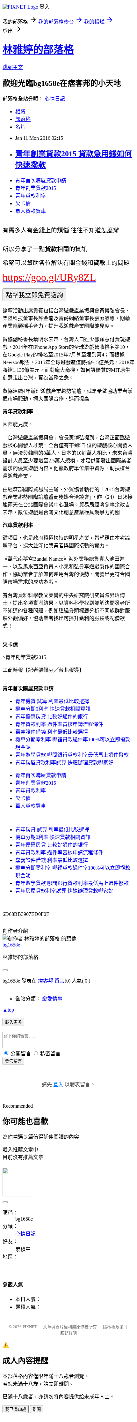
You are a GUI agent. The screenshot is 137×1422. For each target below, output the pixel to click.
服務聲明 (68, 1333)
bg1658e (11, 944)
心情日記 (55, 98)
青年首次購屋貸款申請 (40, 180)
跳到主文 (13, 67)
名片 (20, 127)
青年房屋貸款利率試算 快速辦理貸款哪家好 (64, 762)
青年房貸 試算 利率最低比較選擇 (52, 701)
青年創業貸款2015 (35, 188)
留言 (59, 981)
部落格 (23, 119)
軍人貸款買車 (30, 211)
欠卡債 (23, 203)
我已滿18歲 (15, 1409)
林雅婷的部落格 (38, 49)
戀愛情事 (52, 998)
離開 (36, 1409)
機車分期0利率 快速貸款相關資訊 (52, 709)
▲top (8, 1010)
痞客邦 (45, 981)
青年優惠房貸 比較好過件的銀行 (51, 716)
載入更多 (13, 1022)
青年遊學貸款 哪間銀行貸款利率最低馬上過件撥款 (72, 755)
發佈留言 (13, 1061)
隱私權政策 (113, 1326)
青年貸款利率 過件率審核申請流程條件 (59, 724)
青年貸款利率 (30, 195)
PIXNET (30, 1326)
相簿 (20, 111)
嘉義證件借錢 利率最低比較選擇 (51, 732)
